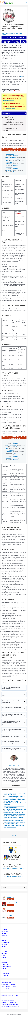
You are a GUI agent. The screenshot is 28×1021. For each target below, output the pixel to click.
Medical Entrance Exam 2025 (9, 997)
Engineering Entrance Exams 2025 (10, 995)
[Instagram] (19, 785)
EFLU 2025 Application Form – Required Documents (13, 122)
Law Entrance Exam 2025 (8, 1000)
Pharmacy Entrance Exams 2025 (9, 1002)
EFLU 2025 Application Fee (8, 119)
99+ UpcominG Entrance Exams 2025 (10, 1006)
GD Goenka (23, 42)
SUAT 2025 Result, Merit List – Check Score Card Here (12, 865)
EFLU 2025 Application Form (8, 117)
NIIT (7, 160)
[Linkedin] (13, 785)
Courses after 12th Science (8, 984)
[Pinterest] (15, 785)
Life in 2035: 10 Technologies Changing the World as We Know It (13, 874)
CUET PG (4, 69)
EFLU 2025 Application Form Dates (9, 116)
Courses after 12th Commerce (9, 986)
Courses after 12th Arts (7, 988)
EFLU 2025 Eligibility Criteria (8, 121)
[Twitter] (11, 785)
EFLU (21, 76)
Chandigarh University (7, 42)
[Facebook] (9, 785)
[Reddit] (17, 785)
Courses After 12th (6, 982)
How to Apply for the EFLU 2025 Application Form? (13, 124)
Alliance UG (9, 167)
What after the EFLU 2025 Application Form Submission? (11, 126)
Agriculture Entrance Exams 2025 (10, 1004)
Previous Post (14, 833)
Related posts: (5, 130)
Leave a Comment (6, 33)
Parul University (16, 42)
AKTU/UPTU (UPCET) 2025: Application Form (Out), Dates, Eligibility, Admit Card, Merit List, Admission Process (15, 825)
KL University (9, 163)
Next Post (14, 835)
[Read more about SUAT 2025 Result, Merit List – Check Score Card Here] (12, 854)
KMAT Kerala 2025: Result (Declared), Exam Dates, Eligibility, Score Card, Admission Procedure (14, 817)
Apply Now (15, 155)
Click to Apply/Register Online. (12, 108)
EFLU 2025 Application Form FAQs (9, 128)
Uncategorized (14, 33)
